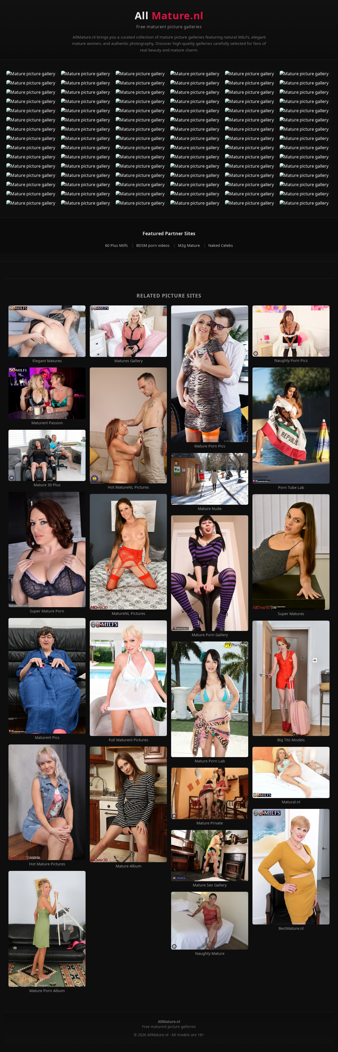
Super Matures (291, 613)
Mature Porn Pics (209, 446)
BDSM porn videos (153, 245)
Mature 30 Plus (47, 485)
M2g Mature (189, 245)
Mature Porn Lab (210, 761)
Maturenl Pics (47, 737)
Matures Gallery (128, 360)
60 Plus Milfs (117, 245)
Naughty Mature (209, 953)
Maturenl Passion (47, 423)
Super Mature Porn (47, 611)
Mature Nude (210, 508)
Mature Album (128, 866)
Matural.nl (291, 802)
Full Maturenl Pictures (128, 740)
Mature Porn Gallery (210, 635)
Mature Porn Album (47, 990)
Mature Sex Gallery (210, 885)
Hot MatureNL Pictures (128, 487)
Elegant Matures (47, 360)
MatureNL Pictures (128, 613)
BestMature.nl (291, 928)
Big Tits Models (291, 740)
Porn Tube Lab (291, 487)
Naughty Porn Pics (291, 360)
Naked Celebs (220, 245)
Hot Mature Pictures (47, 864)
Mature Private (209, 823)
